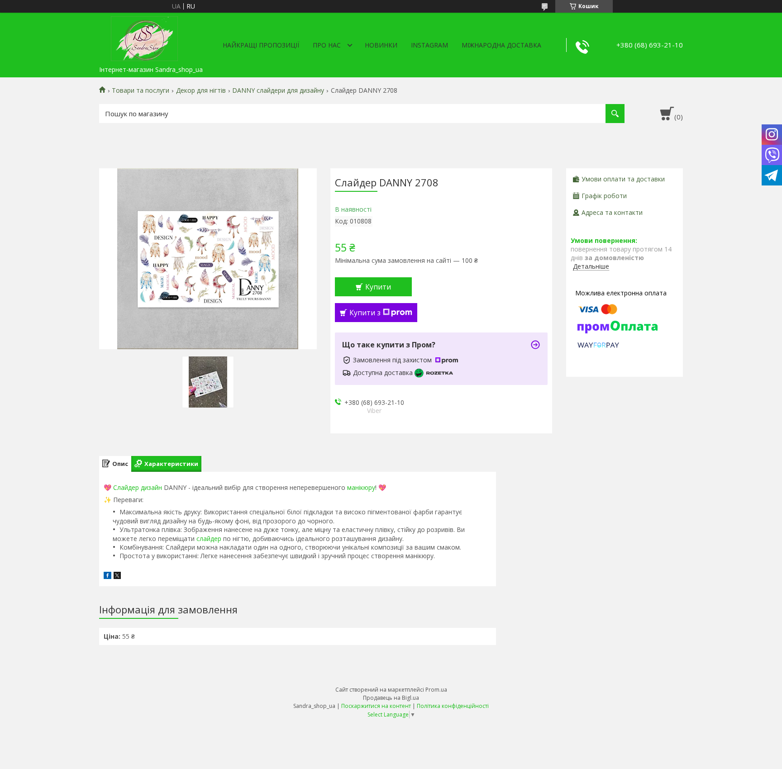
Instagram (429, 45)
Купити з (365, 313)
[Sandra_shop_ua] (144, 37)
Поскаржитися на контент (376, 706)
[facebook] (107, 576)
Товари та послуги (140, 90)
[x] (117, 576)
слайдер (208, 538)
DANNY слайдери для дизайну (278, 90)
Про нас (327, 45)
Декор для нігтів (201, 90)
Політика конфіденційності (453, 706)
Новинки (381, 45)
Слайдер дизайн (137, 487)
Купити (378, 287)
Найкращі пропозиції (261, 45)
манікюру (361, 487)
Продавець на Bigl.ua (391, 698)
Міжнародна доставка (501, 45)
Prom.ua (436, 689)
